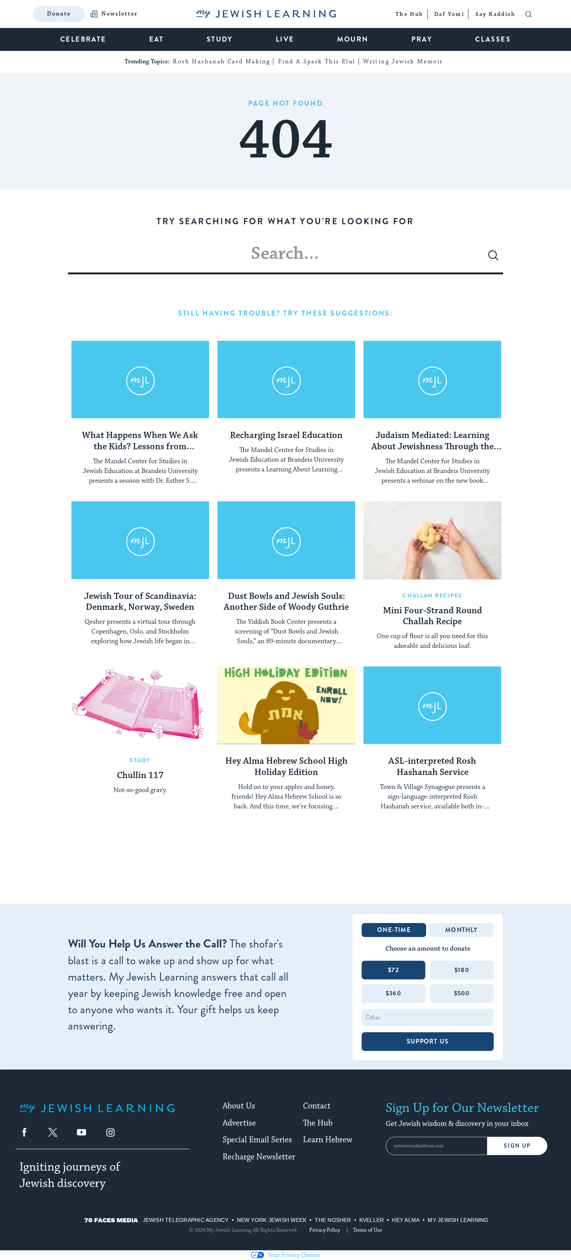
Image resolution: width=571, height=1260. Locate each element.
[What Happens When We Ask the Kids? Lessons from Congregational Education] (140, 380)
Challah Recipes (432, 595)
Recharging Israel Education (286, 435)
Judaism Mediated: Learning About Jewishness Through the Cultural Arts (432, 441)
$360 (393, 993)
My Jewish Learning (458, 1220)
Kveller (371, 1220)
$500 (462, 993)
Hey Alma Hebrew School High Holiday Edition (286, 767)
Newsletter (119, 13)
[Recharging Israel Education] (286, 380)
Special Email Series (257, 1140)
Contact (317, 1106)
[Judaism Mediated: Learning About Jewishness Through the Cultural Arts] (432, 380)
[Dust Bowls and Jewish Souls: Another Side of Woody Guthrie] (286, 540)
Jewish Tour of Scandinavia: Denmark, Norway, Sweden (140, 602)
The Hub (318, 1123)
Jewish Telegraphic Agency (186, 1220)
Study (140, 760)
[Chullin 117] (140, 705)
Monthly (461, 929)
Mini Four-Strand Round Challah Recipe (432, 617)
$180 (461, 969)
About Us (239, 1106)
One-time (394, 929)
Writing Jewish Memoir (403, 61)
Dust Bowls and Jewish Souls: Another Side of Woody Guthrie (286, 602)
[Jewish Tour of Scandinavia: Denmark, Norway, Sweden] (140, 540)
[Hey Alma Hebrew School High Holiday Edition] (286, 705)
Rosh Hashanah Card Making (221, 61)
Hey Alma (406, 1220)
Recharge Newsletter (259, 1157)
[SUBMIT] (493, 258)
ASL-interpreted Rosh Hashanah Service (432, 767)
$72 (393, 969)
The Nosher (333, 1220)
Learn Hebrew (327, 1140)
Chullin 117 (140, 775)
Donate (59, 13)
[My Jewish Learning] (97, 1114)
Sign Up (517, 1146)
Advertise (239, 1123)
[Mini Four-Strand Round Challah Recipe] (432, 540)
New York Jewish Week (272, 1220)
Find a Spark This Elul (316, 61)
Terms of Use (367, 1230)
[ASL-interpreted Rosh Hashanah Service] (432, 705)
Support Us (428, 1041)
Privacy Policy (324, 1230)
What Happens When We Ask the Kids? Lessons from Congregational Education (140, 441)
